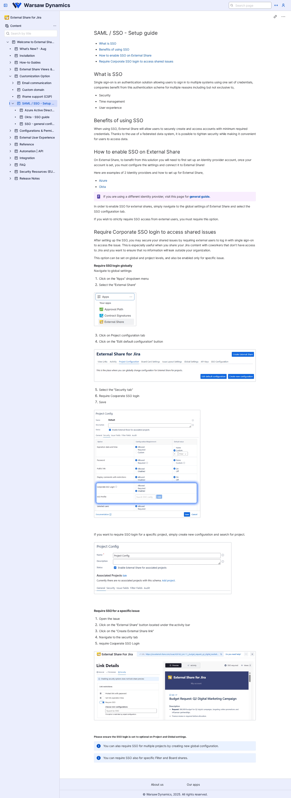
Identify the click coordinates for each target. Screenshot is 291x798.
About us (157, 784)
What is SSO (107, 43)
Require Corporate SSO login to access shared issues (136, 61)
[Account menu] (283, 5)
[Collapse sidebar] (5, 5)
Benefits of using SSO (114, 49)
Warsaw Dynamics (47, 5)
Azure (103, 180)
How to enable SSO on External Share (125, 55)
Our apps (193, 784)
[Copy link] (275, 16)
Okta (102, 186)
